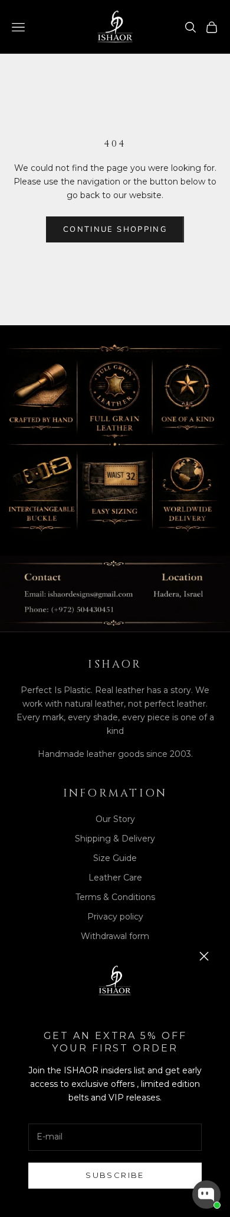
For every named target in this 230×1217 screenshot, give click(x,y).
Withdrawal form (115, 936)
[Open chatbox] (206, 1194)
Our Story (115, 819)
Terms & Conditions (115, 897)
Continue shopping (115, 229)
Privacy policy (115, 916)
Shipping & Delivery (115, 838)
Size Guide (115, 858)
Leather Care (115, 877)
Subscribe (115, 1175)
